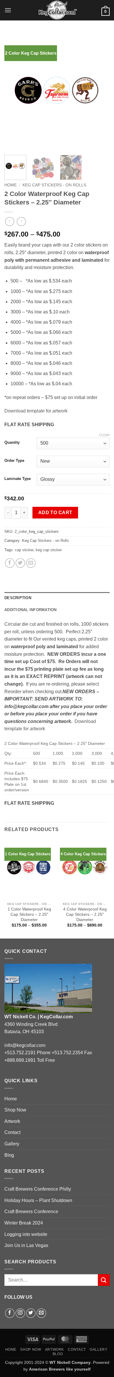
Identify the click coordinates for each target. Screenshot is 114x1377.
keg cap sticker (49, 550)
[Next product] (9, 221)
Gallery (11, 1143)
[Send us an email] (41, 1313)
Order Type (14, 461)
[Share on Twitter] (20, 563)
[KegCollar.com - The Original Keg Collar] (57, 10)
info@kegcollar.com (24, 1045)
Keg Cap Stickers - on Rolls (54, 185)
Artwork (12, 1121)
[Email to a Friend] (31, 563)
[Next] (100, 93)
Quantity (12, 442)
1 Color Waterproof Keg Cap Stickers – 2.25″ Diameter (29, 914)
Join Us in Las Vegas (26, 1245)
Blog (9, 1155)
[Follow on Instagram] (20, 1313)
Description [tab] (17, 598)
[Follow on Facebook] (10, 1313)
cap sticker (24, 550)
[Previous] (13, 93)
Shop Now (15, 1109)
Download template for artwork (36, 410)
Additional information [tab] (30, 610)
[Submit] (104, 1280)
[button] (7, 10)
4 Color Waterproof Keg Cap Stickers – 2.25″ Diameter (85, 914)
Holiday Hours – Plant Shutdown (38, 1200)
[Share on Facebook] (10, 563)
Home (10, 185)
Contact (12, 1132)
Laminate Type (17, 479)
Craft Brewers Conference (31, 1211)
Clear (104, 435)
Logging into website (25, 1234)
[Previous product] (21, 221)
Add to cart (55, 512)
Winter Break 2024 (23, 1222)
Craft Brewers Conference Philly (37, 1189)
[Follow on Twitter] (31, 1313)
